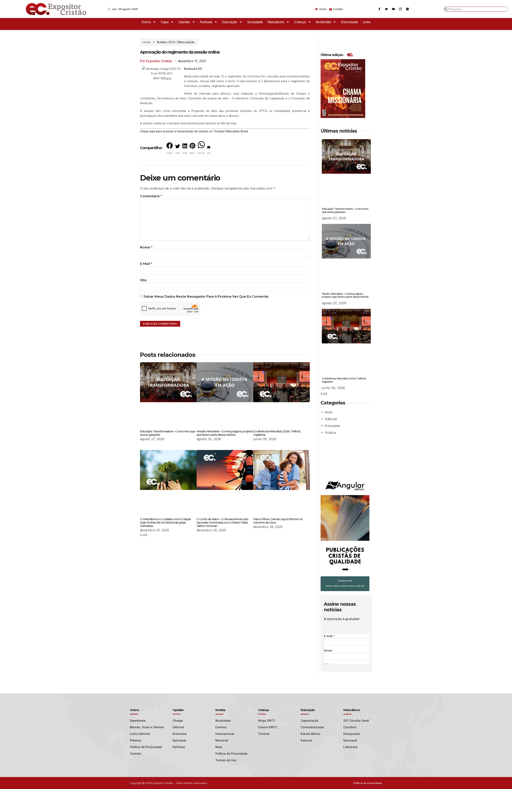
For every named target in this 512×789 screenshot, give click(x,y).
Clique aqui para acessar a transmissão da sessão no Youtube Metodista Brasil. (194, 131)
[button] (169, 149)
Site (143, 280)
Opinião (184, 22)
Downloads (349, 22)
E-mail (146, 264)
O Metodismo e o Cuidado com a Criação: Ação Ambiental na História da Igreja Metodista (165, 522)
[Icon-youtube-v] (393, 9)
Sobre (146, 22)
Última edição (186, 42)
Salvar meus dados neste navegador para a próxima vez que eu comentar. (206, 296)
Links (367, 22)
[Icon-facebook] (379, 9)
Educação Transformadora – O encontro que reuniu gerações (167, 433)
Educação (229, 22)
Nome (146, 247)
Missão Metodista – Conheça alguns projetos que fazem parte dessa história (225, 433)
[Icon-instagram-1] (400, 9)
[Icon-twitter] (386, 9)
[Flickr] (407, 9)
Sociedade (255, 22)
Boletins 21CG (166, 42)
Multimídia (323, 22)
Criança (300, 22)
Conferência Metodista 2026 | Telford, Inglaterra (276, 433)
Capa (165, 22)
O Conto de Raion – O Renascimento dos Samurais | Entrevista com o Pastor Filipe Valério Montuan (222, 522)
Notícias (206, 22)
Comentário (151, 196)
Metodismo (276, 22)
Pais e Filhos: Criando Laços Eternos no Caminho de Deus (278, 520)
